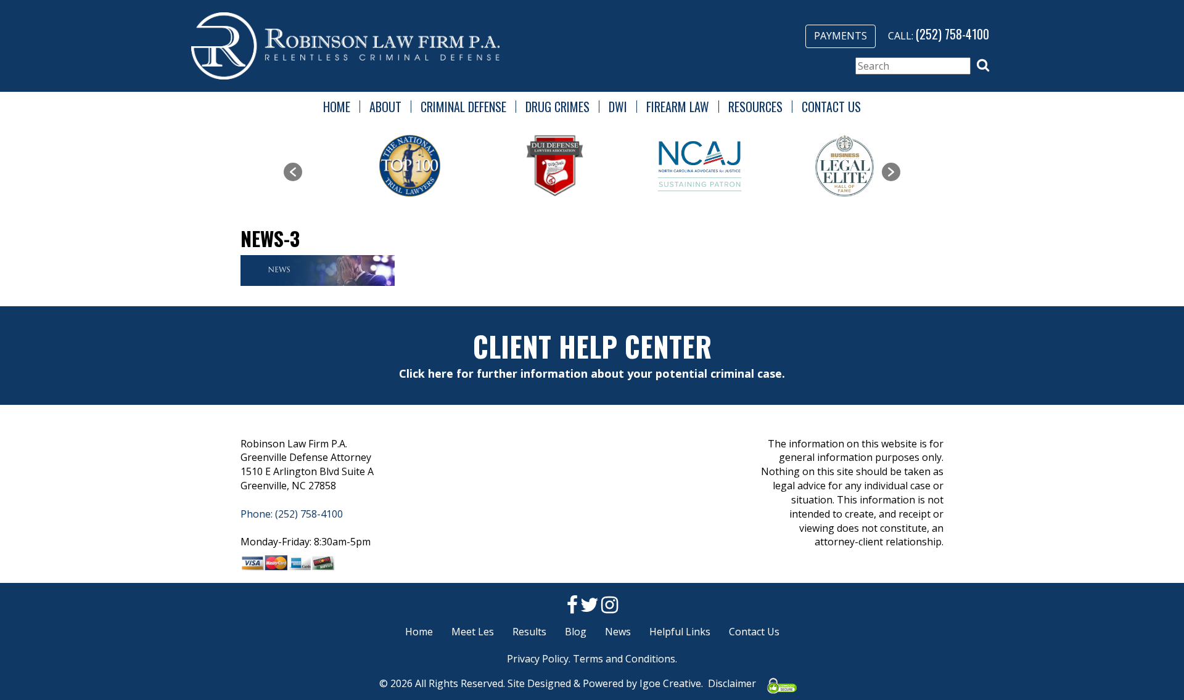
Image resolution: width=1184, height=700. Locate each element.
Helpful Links (679, 631)
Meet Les (472, 631)
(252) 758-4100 (952, 34)
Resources (755, 106)
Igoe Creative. (671, 683)
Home (336, 106)
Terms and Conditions (624, 658)
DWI (618, 106)
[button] (983, 65)
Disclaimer (732, 683)
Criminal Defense (463, 106)
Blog (575, 631)
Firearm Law (677, 106)
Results (529, 631)
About (385, 106)
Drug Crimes (557, 106)
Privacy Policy (538, 658)
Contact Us (831, 106)
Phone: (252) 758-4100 (291, 514)
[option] (377, 166)
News (618, 631)
